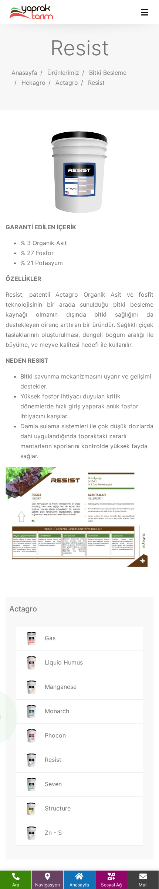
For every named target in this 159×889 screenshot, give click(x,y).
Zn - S (52, 832)
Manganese (60, 686)
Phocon (54, 735)
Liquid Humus (63, 662)
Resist (96, 82)
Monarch (56, 711)
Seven (52, 784)
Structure (57, 808)
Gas (49, 638)
